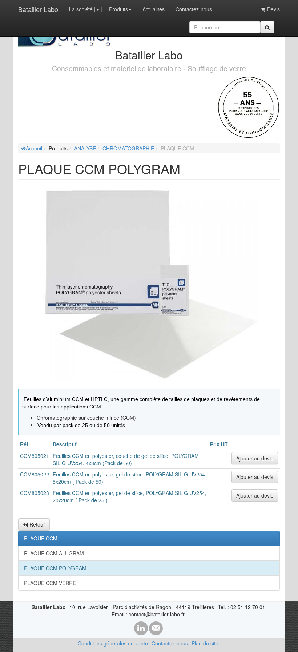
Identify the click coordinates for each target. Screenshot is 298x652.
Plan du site (205, 643)
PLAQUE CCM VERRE (50, 583)
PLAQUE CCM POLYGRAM (55, 568)
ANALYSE (85, 148)
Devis (273, 9)
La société (81, 9)
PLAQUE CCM (40, 538)
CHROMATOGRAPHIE (128, 148)
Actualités (153, 9)
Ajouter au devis (254, 458)
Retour (37, 524)
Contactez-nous (194, 9)
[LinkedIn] (141, 628)
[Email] (156, 628)
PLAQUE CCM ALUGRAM (54, 553)
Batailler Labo (38, 9)
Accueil (34, 148)
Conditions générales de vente (113, 643)
